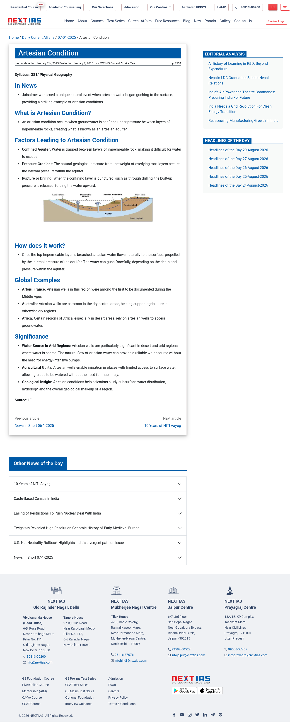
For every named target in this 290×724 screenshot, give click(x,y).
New (197, 21)
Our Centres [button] (159, 7)
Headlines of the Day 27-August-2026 (238, 159)
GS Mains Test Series (79, 691)
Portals (210, 21)
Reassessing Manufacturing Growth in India (243, 120)
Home (69, 21)
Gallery (225, 21)
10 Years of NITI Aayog (162, 425)
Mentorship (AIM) (34, 691)
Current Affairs (140, 21)
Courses (97, 21)
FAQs (112, 685)
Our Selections (102, 7)
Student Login (276, 21)
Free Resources (167, 21)
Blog (186, 21)
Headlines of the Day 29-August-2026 (238, 150)
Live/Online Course (35, 685)
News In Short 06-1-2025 (34, 425)
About (82, 21)
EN (273, 7)
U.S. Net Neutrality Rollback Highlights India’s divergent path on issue (69, 543)
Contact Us (243, 21)
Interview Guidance (78, 704)
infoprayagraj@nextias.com (247, 655)
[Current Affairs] (25, 21)
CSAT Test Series (76, 685)
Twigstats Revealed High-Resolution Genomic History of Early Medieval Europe (76, 528)
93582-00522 (181, 649)
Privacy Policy (118, 697)
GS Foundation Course (38, 678)
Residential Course (24, 7)
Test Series (116, 21)
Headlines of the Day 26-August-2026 (238, 168)
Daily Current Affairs (38, 37)
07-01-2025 (67, 37)
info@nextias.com (39, 662)
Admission (131, 7)
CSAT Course (31, 704)
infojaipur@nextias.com (188, 655)
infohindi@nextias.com (131, 660)
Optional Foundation (79, 697)
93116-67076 (124, 655)
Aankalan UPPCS (194, 7)
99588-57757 (237, 649)
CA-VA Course (32, 697)
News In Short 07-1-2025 (33, 557)
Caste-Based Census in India (36, 498)
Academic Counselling (65, 7)
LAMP (221, 7)
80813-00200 (36, 656)
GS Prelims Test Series (80, 678)
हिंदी (285, 7)
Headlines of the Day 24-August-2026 (238, 185)
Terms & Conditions (121, 704)
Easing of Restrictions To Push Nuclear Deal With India (57, 513)
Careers (113, 691)
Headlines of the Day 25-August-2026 (238, 176)
